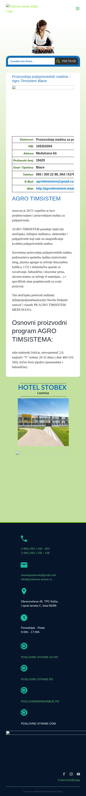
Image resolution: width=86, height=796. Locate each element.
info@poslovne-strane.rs (36, 579)
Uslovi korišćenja (69, 780)
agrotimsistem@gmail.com (56, 181)
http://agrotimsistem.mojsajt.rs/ (59, 188)
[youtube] (78, 774)
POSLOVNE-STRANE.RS (37, 679)
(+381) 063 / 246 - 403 (35, 548)
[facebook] (64, 774)
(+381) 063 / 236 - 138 (35, 552)
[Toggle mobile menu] (78, 8)
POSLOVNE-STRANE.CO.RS (39, 657)
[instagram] (71, 774)
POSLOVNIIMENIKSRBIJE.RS (40, 701)
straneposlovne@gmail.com (38, 575)
